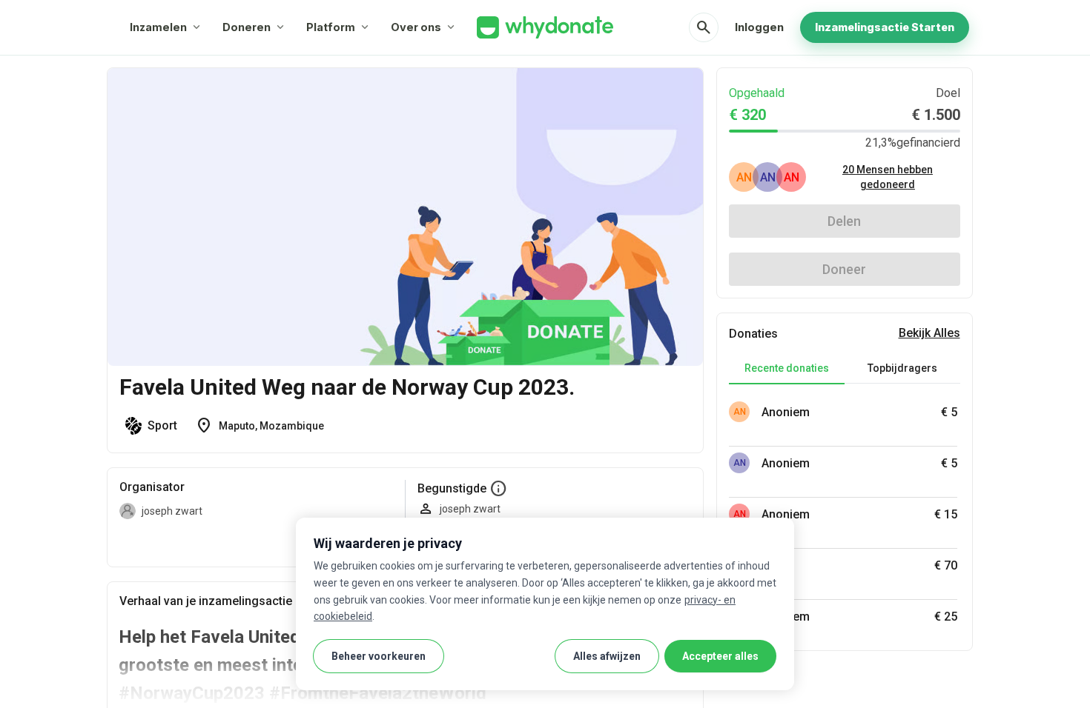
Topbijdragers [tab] (902, 368)
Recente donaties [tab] (786, 368)
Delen (844, 221)
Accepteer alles (720, 656)
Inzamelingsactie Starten (884, 27)
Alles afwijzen (607, 656)
